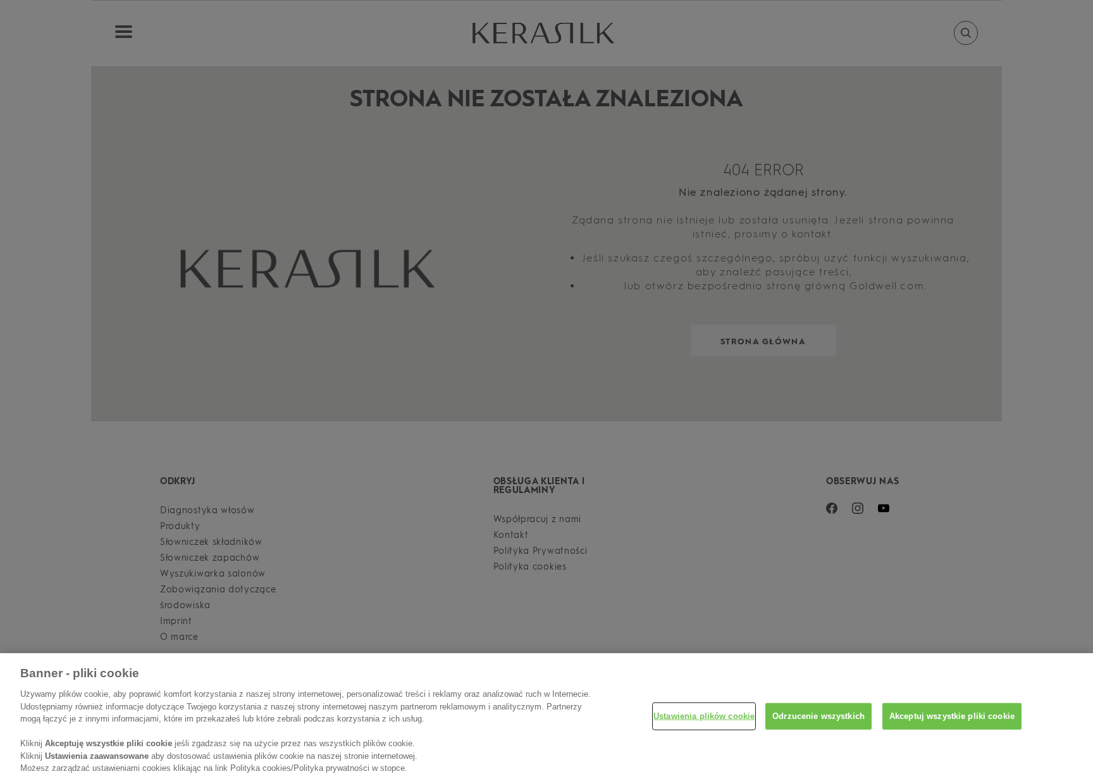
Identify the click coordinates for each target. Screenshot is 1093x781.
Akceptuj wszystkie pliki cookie (952, 716)
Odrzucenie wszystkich (818, 716)
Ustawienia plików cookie (704, 716)
